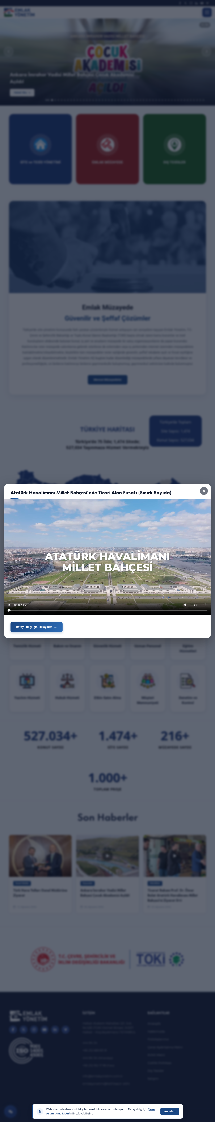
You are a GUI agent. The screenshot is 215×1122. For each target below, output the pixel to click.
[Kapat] (204, 491)
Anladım (169, 1111)
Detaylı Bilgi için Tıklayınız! (34, 627)
